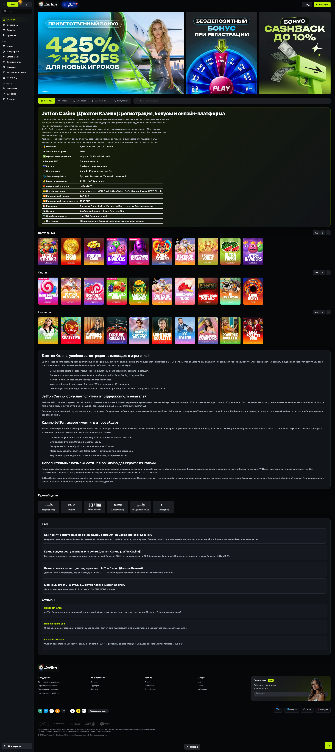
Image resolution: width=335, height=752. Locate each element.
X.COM (308, 709)
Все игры (48, 101)
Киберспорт (203, 689)
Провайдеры (150, 689)
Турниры (95, 685)
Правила (94, 682)
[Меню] (3, 4)
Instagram (324, 709)
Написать (260, 693)
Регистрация (322, 5)
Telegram (293, 709)
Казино (13, 4)
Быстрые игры (101, 101)
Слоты (65, 101)
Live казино (149, 685)
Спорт (25, 4)
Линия (200, 685)
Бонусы (94, 689)
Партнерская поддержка (48, 693)
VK (279, 709)
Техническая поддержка (48, 682)
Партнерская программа (48, 689)
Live (199, 682)
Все (316, 233)
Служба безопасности (47, 685)
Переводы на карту (98, 711)
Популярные (123, 101)
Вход (307, 5)
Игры (147, 682)
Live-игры (81, 101)
